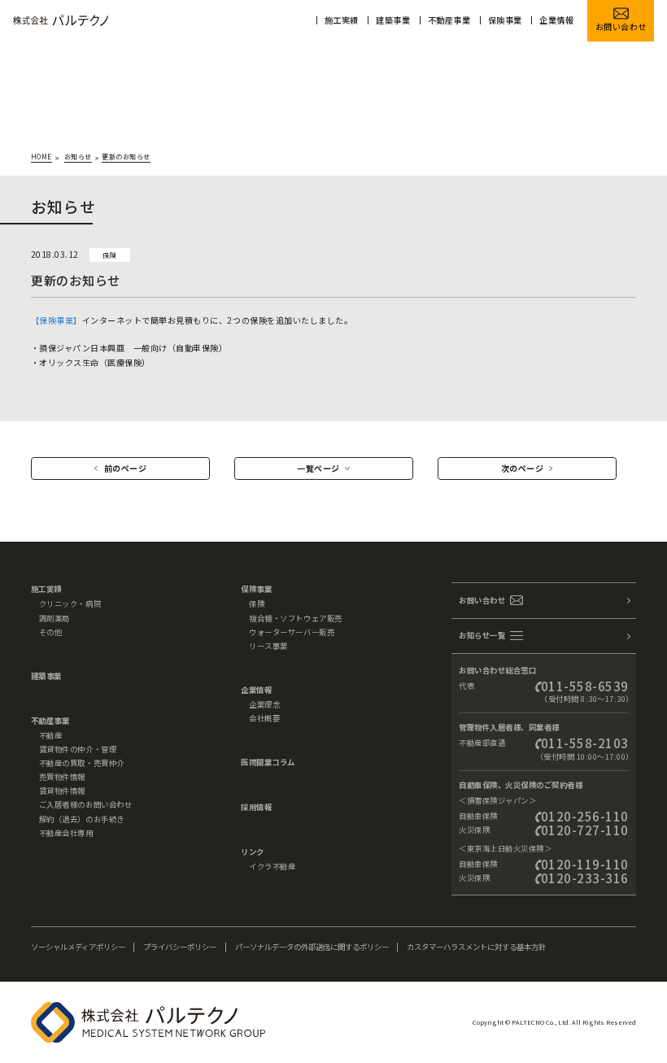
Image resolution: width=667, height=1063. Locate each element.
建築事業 (393, 20)
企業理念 (264, 704)
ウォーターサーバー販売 (291, 632)
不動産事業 (449, 20)
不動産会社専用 (66, 833)
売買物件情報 (62, 776)
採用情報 (256, 806)
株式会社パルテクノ (60, 20)
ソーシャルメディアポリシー (78, 946)
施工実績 (342, 20)
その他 (51, 632)
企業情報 (556, 20)
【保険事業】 (56, 320)
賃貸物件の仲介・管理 (77, 749)
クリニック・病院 (70, 603)
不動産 (51, 735)
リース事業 (268, 645)
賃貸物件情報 (62, 790)
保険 (256, 603)
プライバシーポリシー (179, 946)
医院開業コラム (268, 762)
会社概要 (264, 718)
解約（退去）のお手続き (81, 819)
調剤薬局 (54, 618)
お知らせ (78, 157)
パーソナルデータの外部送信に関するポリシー (312, 946)
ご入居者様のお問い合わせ (85, 804)
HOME (41, 157)
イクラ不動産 (272, 866)
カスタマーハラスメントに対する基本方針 (476, 946)
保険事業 (505, 20)
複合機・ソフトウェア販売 (295, 618)
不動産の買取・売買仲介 (81, 763)
